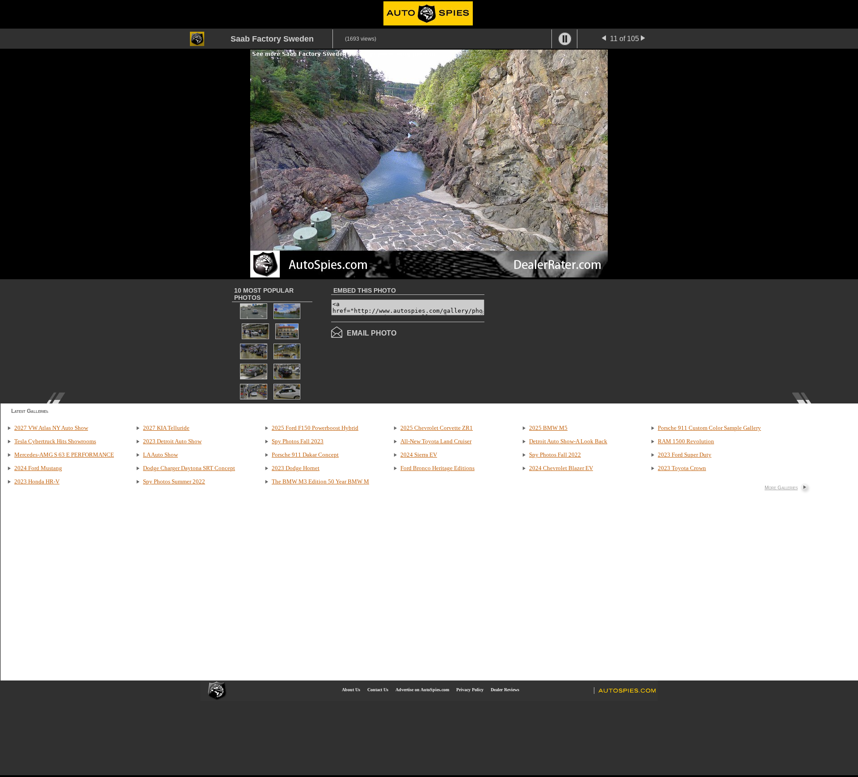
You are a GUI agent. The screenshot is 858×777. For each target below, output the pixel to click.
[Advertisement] (559, 340)
